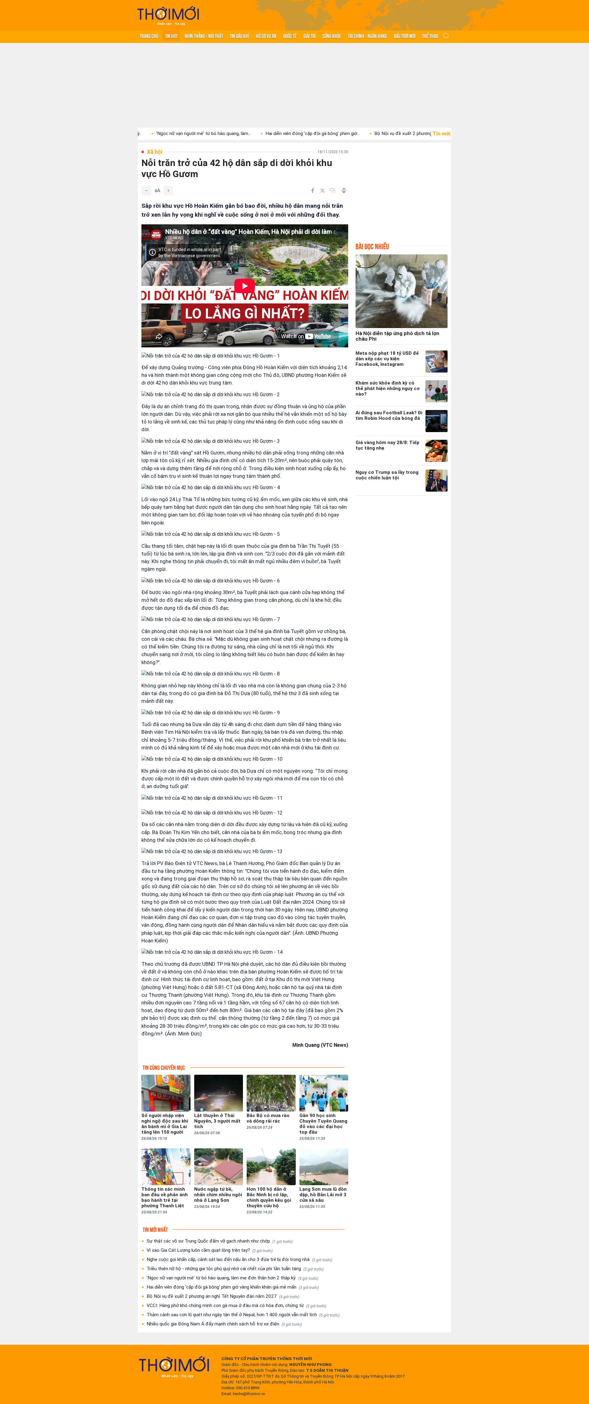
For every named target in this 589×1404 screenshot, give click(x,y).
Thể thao (430, 35)
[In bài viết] (344, 190)
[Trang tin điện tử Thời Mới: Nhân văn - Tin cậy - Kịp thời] (168, 15)
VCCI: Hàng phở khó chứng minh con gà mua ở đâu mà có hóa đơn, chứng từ (236, 1305)
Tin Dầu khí (239, 35)
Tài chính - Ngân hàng (367, 35)
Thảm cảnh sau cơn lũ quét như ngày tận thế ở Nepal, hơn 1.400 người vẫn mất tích (243, 1314)
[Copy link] (333, 190)
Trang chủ (149, 35)
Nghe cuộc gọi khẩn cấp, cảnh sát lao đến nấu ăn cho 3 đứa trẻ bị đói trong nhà (239, 1259)
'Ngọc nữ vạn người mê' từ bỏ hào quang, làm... (153, 133)
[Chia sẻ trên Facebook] (312, 190)
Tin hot (171, 35)
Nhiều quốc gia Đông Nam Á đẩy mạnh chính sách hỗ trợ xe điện (224, 1324)
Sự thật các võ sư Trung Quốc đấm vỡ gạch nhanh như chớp (220, 1241)
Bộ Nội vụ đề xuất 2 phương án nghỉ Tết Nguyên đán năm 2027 (223, 1296)
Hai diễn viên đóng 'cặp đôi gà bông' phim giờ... (263, 133)
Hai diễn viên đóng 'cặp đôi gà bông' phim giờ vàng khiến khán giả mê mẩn (233, 1287)
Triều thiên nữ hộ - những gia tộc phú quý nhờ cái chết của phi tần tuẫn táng (235, 1268)
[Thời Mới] (173, 1367)
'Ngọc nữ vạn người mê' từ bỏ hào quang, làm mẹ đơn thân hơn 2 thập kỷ (232, 1278)
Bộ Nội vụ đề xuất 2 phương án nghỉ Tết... (367, 133)
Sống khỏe (331, 35)
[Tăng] (168, 190)
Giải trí (309, 35)
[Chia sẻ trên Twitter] (322, 190)
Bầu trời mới (404, 35)
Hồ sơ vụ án (266, 35)
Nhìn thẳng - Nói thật (204, 35)
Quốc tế (290, 35)
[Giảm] (146, 190)
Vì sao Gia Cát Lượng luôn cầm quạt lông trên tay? (210, 1250)
